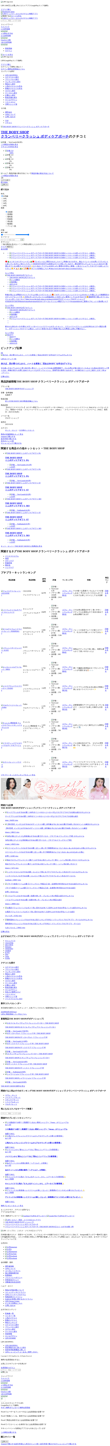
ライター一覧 (10, 1316)
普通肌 (10, 214)
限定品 (7, 565)
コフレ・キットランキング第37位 (67, 745)
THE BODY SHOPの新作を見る (13, 1086)
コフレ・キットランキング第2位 (67, 631)
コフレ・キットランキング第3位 (67, 612)
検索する (9, 247)
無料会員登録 (25, 1408)
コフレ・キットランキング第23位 (67, 688)
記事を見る (5, 932)
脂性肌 (10, 217)
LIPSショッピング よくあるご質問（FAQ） (21, 1352)
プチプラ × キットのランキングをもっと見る (18, 775)
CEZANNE (9, 943)
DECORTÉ (9, 945)
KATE (7, 952)
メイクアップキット (13, 1097)
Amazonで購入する (8, 1444)
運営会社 (8, 112)
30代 (5, 203)
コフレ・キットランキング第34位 (67, 726)
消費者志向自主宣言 (13, 1282)
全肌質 (10, 212)
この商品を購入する (8, 1432)
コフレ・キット (11, 1095)
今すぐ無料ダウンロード (10, 1408)
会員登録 (4, 1368)
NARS (7, 958)
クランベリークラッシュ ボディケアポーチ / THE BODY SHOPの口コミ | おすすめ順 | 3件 (39, 1227)
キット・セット (11, 430)
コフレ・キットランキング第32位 (67, 707)
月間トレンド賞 (11, 104)
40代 (5, 206)
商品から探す (10, 84)
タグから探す (10, 91)
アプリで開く (6, 9)
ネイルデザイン (11, 100)
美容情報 (8, 1334)
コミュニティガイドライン (15, 1292)
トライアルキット (12, 1102)
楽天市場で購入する (35, 1444)
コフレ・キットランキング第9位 (67, 669)
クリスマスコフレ (12, 556)
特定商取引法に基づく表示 (15, 1347)
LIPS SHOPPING (11, 75)
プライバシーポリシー (13, 1277)
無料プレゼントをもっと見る (12, 1206)
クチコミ (8, 123)
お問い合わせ (10, 117)
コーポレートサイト (13, 1271)
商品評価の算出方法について (42, 173)
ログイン (8, 51)
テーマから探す (11, 93)
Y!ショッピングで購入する (66, 1444)
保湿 (7, 558)
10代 (5, 198)
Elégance (8, 947)
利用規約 (8, 1275)
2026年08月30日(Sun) (9, 1012)
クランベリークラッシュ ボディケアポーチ (35, 136)
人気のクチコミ (11, 1318)
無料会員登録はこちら (16, 69)
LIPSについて (10, 114)
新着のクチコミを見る (13, 88)
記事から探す (10, 95)
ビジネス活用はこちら (13, 1303)
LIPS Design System (12, 1301)
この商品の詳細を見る (9, 144)
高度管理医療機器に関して (15, 1350)
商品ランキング (11, 1322)
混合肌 (10, 221)
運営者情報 (9, 1266)
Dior (6, 954)
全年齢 (5, 196)
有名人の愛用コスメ (13, 992)
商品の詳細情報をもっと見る (12, 434)
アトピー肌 (11, 226)
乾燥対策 (8, 563)
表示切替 (4, 249)
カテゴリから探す (12, 77)
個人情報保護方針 (12, 1273)
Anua (7, 956)
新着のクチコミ (11, 1320)
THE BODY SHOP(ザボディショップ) (19, 389)
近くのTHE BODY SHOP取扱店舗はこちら (21, 401)
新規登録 (8, 48)
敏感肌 (10, 224)
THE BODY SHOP (15, 132)
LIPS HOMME (10, 1338)
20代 (5, 201)
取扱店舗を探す (11, 97)
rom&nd (8, 951)
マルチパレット (11, 1104)
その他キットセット (26, 430)
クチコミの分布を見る (9, 147)
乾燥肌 (10, 219)
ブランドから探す (12, 79)
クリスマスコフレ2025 (13, 999)
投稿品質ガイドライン (13, 1297)
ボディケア (9, 561)
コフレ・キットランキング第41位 (67, 764)
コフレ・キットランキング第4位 (67, 650)
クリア (3, 247)
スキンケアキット (12, 1100)
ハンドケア (9, 567)
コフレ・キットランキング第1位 (67, 593)
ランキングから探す (13, 82)
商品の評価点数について (14, 1290)
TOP (6, 121)
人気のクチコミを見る (13, 86)
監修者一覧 (9, 1313)
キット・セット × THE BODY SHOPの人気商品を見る (21, 546)
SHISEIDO (9, 949)
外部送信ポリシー (12, 1280)
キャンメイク (10, 941)
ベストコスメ (10, 102)
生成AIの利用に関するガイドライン (19, 1299)
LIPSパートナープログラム (15, 1294)
